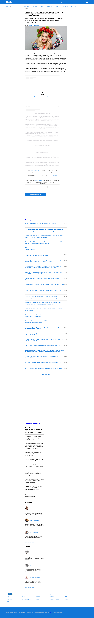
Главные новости (32, 423)
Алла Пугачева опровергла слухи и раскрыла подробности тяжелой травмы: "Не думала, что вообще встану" (43, 303)
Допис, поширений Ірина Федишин (42, 113)
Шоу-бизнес (44, 186)
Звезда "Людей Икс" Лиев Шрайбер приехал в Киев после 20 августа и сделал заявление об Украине (43, 242)
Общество (28, 186)
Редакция (15, 609)
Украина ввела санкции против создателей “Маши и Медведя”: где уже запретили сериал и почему (44, 236)
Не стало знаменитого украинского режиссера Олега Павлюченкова (34, 460)
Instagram (52, 64)
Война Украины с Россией (31, 189)
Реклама (30, 609)
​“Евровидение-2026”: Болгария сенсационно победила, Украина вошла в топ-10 (34, 466)
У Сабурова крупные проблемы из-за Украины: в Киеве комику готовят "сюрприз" (34, 481)
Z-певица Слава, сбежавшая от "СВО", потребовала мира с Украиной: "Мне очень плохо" (42, 321)
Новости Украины (36, 186)
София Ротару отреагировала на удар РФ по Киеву (33, 495)
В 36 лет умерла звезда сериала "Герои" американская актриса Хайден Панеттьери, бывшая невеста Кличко (44, 260)
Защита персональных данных (54, 609)
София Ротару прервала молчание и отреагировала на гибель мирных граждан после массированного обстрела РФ (33, 430)
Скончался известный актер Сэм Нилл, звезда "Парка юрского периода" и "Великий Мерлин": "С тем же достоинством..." (34, 446)
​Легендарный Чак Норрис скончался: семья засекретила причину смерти (33, 473)
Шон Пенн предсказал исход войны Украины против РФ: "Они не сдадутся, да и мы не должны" (44, 273)
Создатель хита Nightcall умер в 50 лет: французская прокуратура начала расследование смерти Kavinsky (41, 297)
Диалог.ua (51, 612)
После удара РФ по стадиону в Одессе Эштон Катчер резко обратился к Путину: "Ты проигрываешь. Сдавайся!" (43, 266)
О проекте (8, 609)
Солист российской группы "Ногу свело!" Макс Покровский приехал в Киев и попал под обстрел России (43, 291)
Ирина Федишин (35, 170)
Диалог (26, 8)
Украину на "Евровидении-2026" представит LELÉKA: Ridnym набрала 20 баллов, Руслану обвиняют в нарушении (34, 488)
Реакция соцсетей (53, 186)
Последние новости (33, 220)
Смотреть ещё (46, 374)
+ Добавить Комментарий (35, 194)
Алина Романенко (34, 25)
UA (7, 6)
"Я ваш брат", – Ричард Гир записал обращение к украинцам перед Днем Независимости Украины (43, 254)
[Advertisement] (46, 206)
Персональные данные (40, 609)
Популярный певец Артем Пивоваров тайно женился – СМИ (43, 345)
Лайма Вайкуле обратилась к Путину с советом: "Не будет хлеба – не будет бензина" (34, 438)
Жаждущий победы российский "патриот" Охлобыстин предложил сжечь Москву (34, 454)
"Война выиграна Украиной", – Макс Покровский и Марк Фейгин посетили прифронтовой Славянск (42, 279)
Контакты (23, 609)
